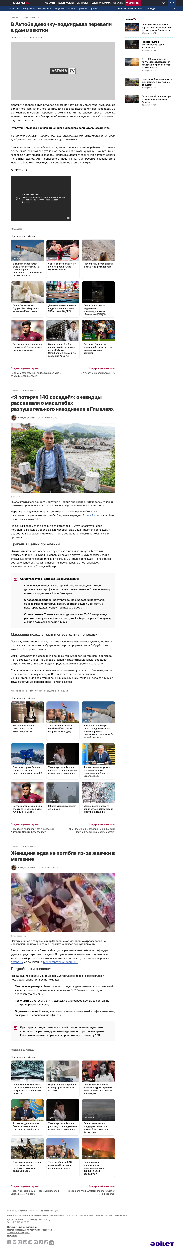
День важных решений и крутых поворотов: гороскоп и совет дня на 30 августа (157, 27)
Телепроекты (66, 2)
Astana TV (89, 515)
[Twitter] (14, 1242)
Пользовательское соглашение (22, 1227)
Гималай (63, 691)
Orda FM (118, 2)
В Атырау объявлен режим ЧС (98, 372)
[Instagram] (19, 1242)
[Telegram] (30, 1242)
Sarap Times (29, 8)
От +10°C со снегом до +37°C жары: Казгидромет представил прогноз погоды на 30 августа (157, 63)
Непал (30, 691)
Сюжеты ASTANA (30, 18)
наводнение (18, 691)
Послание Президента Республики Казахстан (29, 1230)
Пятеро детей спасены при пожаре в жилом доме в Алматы (156, 99)
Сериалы (82, 2)
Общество (17, 229)
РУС (172, 3)
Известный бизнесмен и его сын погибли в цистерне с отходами (35, 1192)
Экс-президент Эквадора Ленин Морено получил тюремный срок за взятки (92, 830)
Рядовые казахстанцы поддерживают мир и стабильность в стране (36, 374)
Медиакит (12, 1235)
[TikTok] (40, 1242)
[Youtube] (35, 1242)
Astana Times (13, 8)
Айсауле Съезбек (26, 417)
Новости (49, 2)
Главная (14, 18)
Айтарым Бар (44, 8)
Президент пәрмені (87, 8)
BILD (37, 519)
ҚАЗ (164, 3)
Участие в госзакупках (18, 1232)
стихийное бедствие (46, 691)
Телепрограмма (100, 2)
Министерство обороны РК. (60, 961)
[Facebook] (9, 1242)
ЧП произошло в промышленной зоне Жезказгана (153, 44)
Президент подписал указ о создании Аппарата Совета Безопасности (32, 830)
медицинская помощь (23, 1050)
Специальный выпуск (64, 8)
